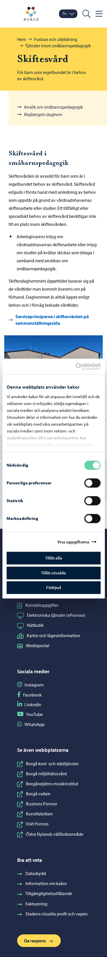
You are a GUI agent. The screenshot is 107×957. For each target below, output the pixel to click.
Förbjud (53, 587)
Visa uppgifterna (73, 542)
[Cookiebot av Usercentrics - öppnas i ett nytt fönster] (80, 366)
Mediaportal (37, 645)
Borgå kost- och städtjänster (52, 763)
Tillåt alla (53, 558)
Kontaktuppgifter (41, 605)
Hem (21, 39)
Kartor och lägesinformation (53, 635)
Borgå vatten (38, 793)
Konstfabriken (39, 814)
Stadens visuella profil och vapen (56, 914)
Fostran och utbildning (55, 39)
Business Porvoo (41, 804)
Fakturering (36, 904)
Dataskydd (35, 873)
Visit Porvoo (37, 824)
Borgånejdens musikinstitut (52, 783)
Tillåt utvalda (53, 573)
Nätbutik (35, 625)
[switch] (92, 483)
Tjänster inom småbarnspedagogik (58, 45)
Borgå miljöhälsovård (46, 773)
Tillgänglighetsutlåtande (48, 893)
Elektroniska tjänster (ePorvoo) (56, 615)
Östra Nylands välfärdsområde (54, 834)
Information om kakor (46, 883)
